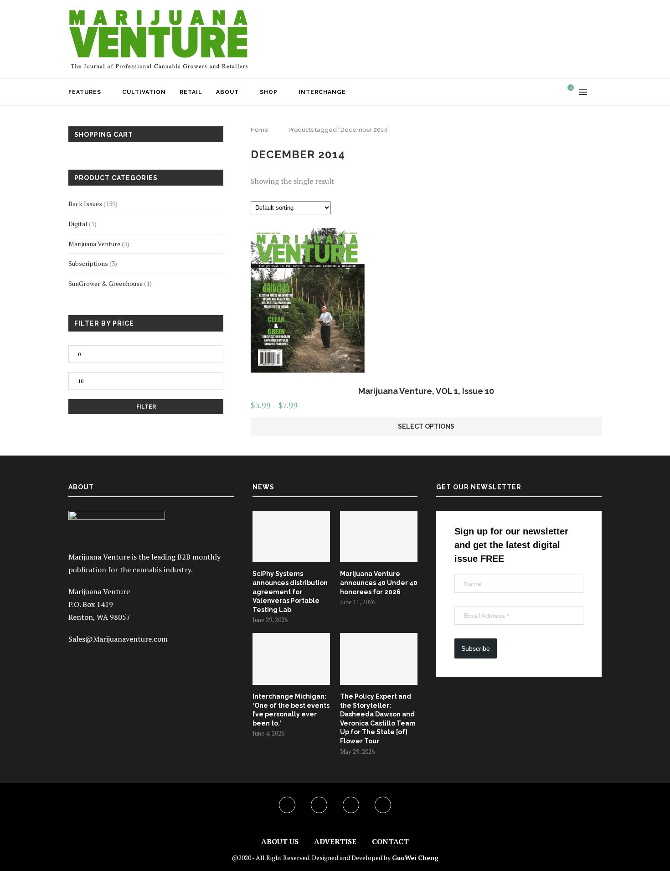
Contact (390, 841)
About (227, 92)
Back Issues (85, 203)
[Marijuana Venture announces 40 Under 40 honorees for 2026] (378, 537)
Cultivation (144, 92)
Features (84, 92)
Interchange (322, 92)
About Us (280, 841)
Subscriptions (88, 263)
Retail (191, 92)
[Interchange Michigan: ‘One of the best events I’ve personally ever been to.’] (291, 659)
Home (259, 129)
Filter (146, 407)
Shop (269, 92)
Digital (78, 223)
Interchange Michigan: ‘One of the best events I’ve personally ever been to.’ (291, 710)
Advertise (335, 841)
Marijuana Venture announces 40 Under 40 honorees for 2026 (378, 582)
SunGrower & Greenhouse (105, 283)
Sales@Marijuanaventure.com (118, 639)
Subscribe (475, 648)
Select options (426, 426)
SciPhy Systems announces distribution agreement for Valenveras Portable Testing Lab (290, 591)
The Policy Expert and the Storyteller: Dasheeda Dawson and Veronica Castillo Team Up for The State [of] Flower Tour (378, 719)
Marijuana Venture (94, 243)
